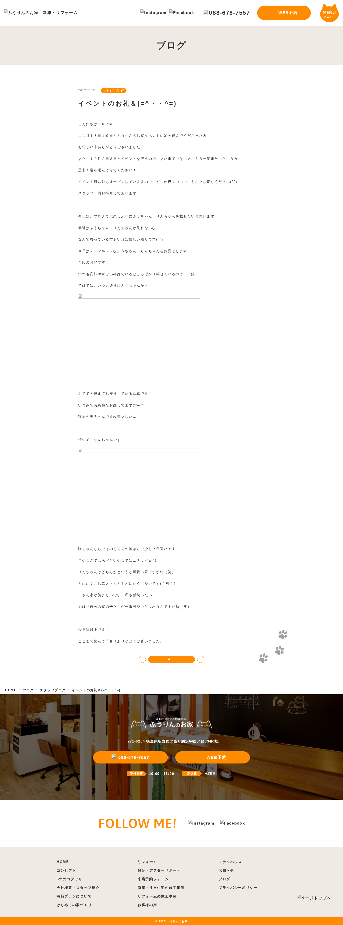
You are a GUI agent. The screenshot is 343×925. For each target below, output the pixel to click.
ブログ (224, 879)
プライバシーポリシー (238, 888)
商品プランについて (74, 896)
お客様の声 (147, 905)
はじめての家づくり (74, 905)
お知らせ (226, 870)
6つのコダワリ (69, 879)
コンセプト (66, 870)
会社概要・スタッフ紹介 (78, 888)
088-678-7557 (229, 12)
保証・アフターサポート (159, 870)
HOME (63, 862)
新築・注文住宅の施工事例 (161, 888)
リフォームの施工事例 (157, 896)
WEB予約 (288, 12)
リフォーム (147, 862)
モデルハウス (230, 862)
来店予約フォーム (153, 879)
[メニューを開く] (329, 12)
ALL (171, 659)
